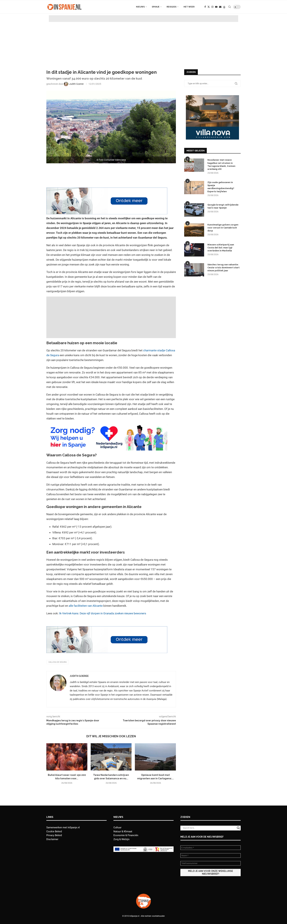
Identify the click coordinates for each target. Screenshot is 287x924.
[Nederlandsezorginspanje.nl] (106, 426)
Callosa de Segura (57, 662)
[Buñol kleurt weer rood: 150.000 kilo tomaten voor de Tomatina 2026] (66, 756)
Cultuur (117, 827)
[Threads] (224, 6)
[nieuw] (212, 96)
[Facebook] (205, 6)
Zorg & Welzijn (121, 839)
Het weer (189, 7)
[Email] (220, 6)
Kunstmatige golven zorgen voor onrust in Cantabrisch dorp (222, 227)
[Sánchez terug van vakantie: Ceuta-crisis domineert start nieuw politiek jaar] (194, 269)
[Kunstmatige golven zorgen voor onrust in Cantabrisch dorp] (194, 230)
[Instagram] (212, 6)
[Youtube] (216, 6)
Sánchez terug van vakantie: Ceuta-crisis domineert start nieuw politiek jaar (223, 267)
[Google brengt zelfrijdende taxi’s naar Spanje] (194, 210)
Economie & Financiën (125, 835)
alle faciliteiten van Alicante (86, 605)
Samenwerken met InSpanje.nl (63, 827)
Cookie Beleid (54, 831)
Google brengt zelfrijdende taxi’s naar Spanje (223, 206)
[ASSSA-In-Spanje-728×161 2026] (106, 190)
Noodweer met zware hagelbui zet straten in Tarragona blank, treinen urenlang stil (221, 164)
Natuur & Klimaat (122, 831)
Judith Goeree (79, 676)
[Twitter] (208, 6)
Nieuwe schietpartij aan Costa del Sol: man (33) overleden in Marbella (220, 247)
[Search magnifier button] (238, 828)
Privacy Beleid (54, 835)
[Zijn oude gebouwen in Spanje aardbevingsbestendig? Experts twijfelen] (194, 187)
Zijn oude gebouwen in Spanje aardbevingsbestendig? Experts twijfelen (220, 187)
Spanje (155, 7)
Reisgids (171, 7)
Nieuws (140, 7)
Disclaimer (52, 839)
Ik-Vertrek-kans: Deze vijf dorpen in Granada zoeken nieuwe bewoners (102, 613)
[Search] (229, 6)
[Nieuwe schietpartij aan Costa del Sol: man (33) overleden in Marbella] (194, 250)
